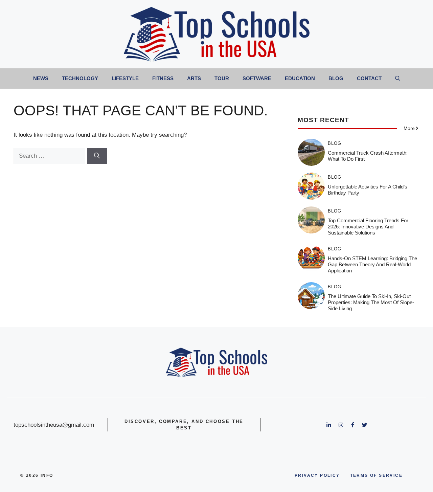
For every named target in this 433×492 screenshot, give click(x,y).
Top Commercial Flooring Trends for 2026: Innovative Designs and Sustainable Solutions (368, 227)
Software (257, 78)
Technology (80, 78)
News (40, 78)
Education (300, 78)
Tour (221, 78)
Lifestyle (125, 78)
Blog (335, 78)
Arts (194, 78)
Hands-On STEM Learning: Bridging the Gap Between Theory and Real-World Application (372, 264)
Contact (369, 78)
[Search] (97, 156)
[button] (397, 78)
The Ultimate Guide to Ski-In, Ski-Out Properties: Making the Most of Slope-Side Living (371, 302)
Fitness (163, 78)
